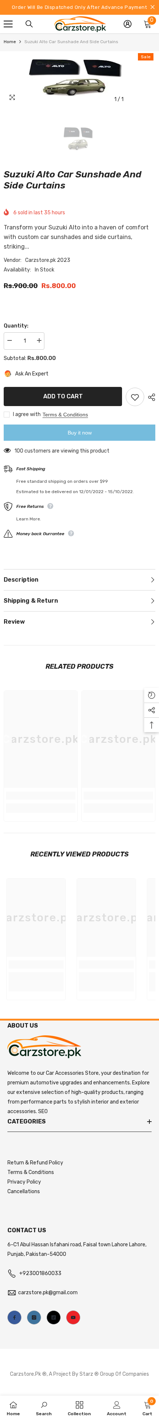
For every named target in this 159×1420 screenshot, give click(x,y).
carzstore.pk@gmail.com (48, 1292)
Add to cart (63, 396)
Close (152, 7)
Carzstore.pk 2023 (47, 260)
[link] (40, 796)
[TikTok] (54, 1317)
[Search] (29, 24)
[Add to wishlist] (135, 397)
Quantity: (16, 326)
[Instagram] (34, 1317)
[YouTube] (73, 1317)
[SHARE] (149, 397)
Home (10, 41)
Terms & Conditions (65, 415)
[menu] (8, 24)
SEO (43, 1111)
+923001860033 (40, 1273)
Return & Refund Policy (35, 1163)
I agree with (27, 414)
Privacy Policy (24, 1182)
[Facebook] (14, 1317)
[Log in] (127, 24)
